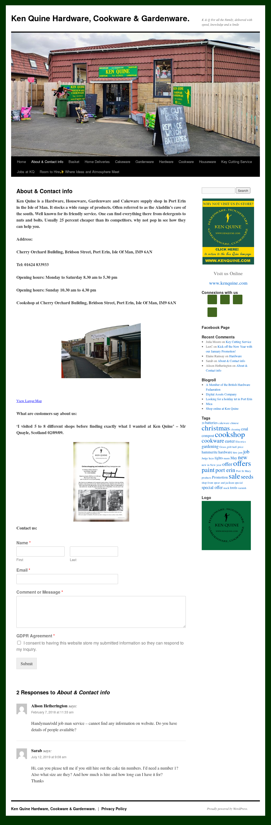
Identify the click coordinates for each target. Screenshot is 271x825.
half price (237, 447)
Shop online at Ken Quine (222, 408)
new (242, 457)
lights (219, 457)
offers (242, 463)
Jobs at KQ (25, 171)
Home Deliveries (97, 161)
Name (23, 543)
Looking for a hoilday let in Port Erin (229, 399)
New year (216, 465)
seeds (247, 476)
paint (208, 469)
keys (211, 458)
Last (73, 560)
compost (208, 435)
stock (226, 488)
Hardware (166, 161)
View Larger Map (29, 400)
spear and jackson (224, 482)
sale (234, 476)
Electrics (241, 441)
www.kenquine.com (228, 283)
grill (229, 447)
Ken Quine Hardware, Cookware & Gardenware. (100, 18)
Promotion (220, 477)
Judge (205, 458)
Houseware (207, 161)
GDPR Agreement (35, 636)
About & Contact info (47, 161)
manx (227, 458)
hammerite (210, 452)
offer (227, 463)
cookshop (230, 434)
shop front (207, 482)
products (206, 477)
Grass (222, 447)
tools (233, 487)
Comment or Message (39, 592)
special (239, 482)
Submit (27, 663)
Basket (74, 161)
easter (230, 441)
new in (205, 465)
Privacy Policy (114, 808)
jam (240, 452)
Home (21, 161)
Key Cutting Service (236, 161)
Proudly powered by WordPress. (227, 808)
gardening (210, 446)
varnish (242, 488)
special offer (212, 487)
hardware (225, 452)
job (246, 451)
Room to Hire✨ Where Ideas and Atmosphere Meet (79, 171)
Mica (209, 404)
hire (235, 452)
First (19, 560)
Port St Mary (243, 471)
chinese (234, 423)
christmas (216, 428)
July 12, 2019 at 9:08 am (48, 757)
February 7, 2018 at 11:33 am (52, 712)
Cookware (186, 161)
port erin (225, 470)
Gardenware (145, 161)
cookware (213, 440)
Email (23, 570)
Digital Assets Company (221, 394)
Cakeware (122, 161)
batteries (211, 422)
